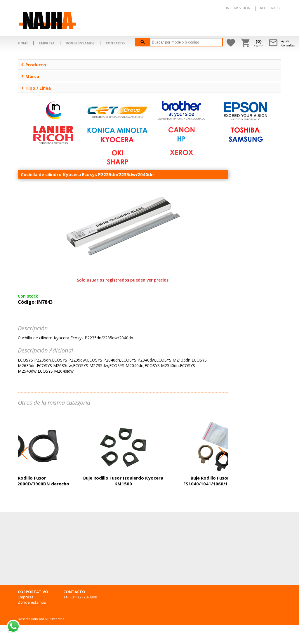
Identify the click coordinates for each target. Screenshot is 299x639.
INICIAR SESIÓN (238, 8)
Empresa (26, 597)
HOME (23, 43)
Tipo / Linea (36, 88)
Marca (30, 76)
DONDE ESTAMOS (80, 43)
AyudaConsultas (288, 43)
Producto (33, 64)
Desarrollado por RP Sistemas (41, 619)
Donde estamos (32, 602)
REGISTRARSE (270, 8)
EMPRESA (47, 43)
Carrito (258, 43)
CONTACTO (115, 43)
